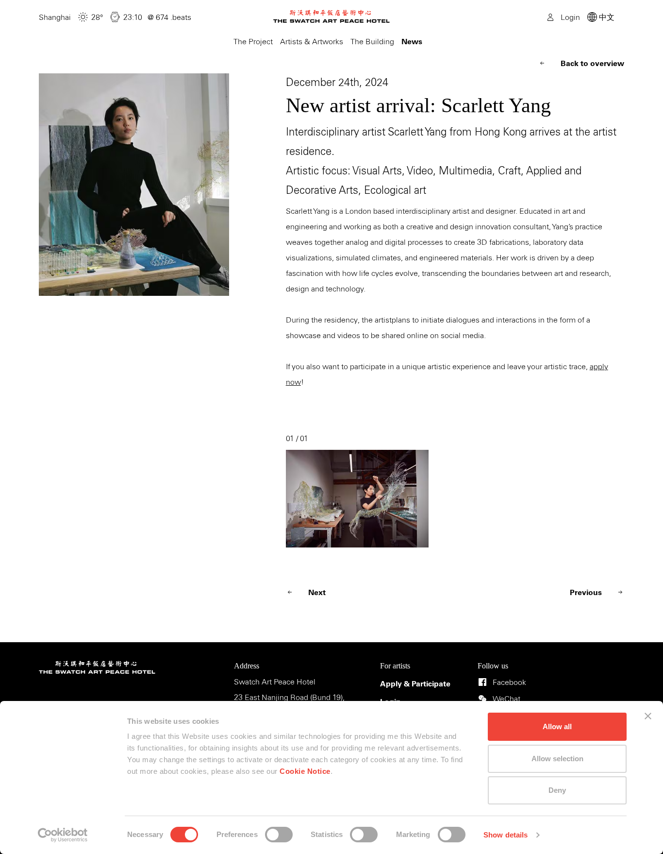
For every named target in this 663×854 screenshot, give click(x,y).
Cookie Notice (305, 771)
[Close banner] (648, 716)
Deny (557, 790)
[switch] (279, 834)
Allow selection (557, 758)
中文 (605, 17)
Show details (505, 835)
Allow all (557, 726)
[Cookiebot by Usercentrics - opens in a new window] (62, 835)
